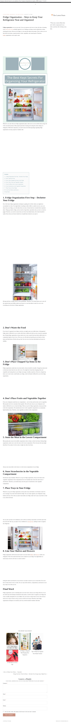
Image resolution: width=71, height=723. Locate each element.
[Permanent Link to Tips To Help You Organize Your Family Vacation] (37, 633)
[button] (35, 4)
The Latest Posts (59, 15)
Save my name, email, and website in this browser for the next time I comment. (20, 711)
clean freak (6, 14)
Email (4, 700)
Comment (5, 683)
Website (4, 705)
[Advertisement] (25, 160)
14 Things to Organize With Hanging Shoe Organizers (25, 652)
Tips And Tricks (19, 14)
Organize (12, 14)
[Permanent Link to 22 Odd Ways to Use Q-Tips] (12, 633)
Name (4, 694)
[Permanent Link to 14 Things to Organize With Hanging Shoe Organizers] (25, 633)
